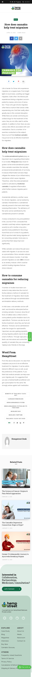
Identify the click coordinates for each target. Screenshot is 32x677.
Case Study (5, 631)
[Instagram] (11, 618)
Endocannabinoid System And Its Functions (15, 406)
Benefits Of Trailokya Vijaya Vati (15, 394)
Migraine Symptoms (16, 415)
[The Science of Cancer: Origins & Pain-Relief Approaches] (16, 478)
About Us (20, 631)
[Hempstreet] (16, 8)
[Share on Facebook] (12, 38)
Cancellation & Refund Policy (12, 665)
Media (19, 634)
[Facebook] (4, 618)
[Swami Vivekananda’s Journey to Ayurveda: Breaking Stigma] (16, 541)
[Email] (23, 81)
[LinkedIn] (20, 422)
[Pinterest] (18, 81)
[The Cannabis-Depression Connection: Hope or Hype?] (16, 509)
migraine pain (16, 411)
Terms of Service (7, 658)
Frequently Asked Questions (11, 655)
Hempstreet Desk (19, 439)
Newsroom (21, 638)
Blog (15, 19)
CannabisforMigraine (15, 399)
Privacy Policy (6, 662)
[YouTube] (17, 618)
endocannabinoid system (15, 402)
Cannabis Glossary (8, 647)
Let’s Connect (9, 589)
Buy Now (4, 644)
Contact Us (21, 641)
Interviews (5, 641)
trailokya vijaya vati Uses (15, 418)
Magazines (5, 638)
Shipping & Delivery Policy (10, 668)
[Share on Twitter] (16, 38)
